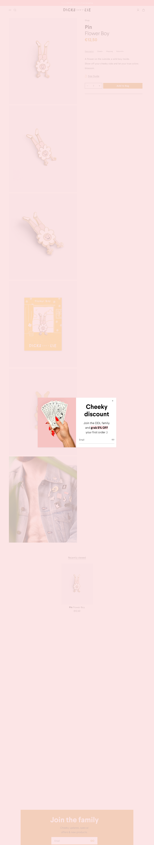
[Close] (112, 400)
